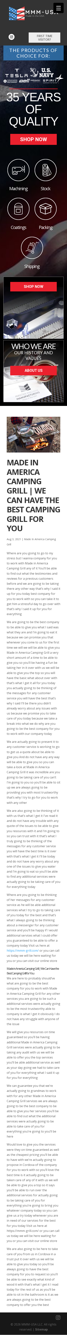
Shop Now (33, 139)
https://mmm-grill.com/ (23, 950)
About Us (34, 370)
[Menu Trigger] (58, 8)
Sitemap (41, 1329)
